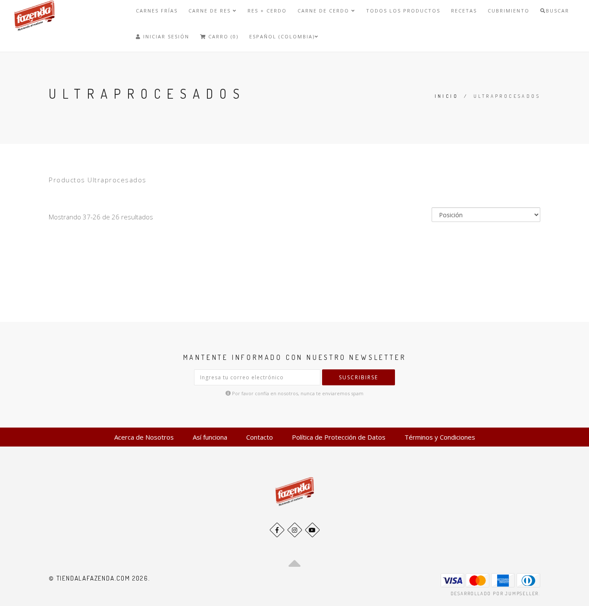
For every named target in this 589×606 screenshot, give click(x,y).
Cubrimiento (508, 10)
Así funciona (210, 437)
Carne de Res (210, 10)
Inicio (446, 96)
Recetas (464, 10)
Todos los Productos (403, 10)
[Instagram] (294, 530)
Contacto (259, 437)
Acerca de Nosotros (144, 437)
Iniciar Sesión (165, 36)
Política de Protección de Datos (338, 437)
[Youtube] (312, 530)
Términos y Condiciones (439, 437)
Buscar (557, 10)
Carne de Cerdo (324, 10)
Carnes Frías (157, 10)
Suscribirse (358, 377)
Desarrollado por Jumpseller (495, 593)
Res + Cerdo (267, 10)
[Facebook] (277, 530)
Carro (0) (222, 36)
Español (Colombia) (282, 36)
